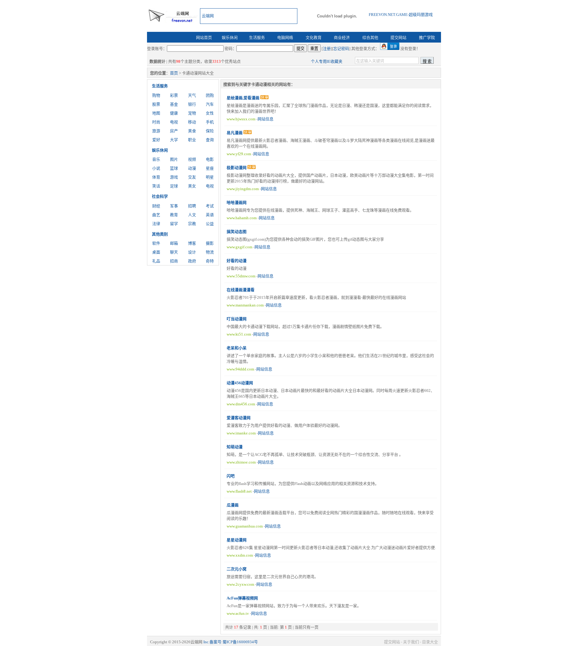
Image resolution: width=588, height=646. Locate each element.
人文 (192, 214)
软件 (156, 243)
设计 (192, 252)
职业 (192, 139)
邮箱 (174, 243)
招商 (174, 261)
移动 (192, 122)
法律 (156, 223)
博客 (192, 243)
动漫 (192, 168)
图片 (174, 159)
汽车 (210, 104)
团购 (210, 95)
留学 (174, 223)
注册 (327, 48)
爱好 (156, 139)
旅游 (156, 131)
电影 (210, 159)
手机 (210, 122)
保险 (210, 131)
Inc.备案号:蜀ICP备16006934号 (230, 642)
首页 (174, 73)
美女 (192, 186)
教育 (174, 214)
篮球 (174, 168)
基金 (174, 104)
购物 (156, 95)
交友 (192, 177)
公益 (210, 223)
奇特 (210, 261)
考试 (210, 206)
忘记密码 (341, 48)
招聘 (192, 206)
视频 (192, 159)
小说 (156, 168)
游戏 (174, 177)
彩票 (174, 95)
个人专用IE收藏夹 (326, 61)
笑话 (156, 186)
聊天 (174, 252)
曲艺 (156, 214)
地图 (156, 113)
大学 (174, 139)
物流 (210, 252)
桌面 (156, 252)
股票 (156, 104)
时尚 (156, 122)
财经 (156, 206)
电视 (174, 122)
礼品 (156, 261)
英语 (210, 214)
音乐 (156, 159)
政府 (192, 261)
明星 (210, 177)
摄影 (210, 243)
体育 (156, 177)
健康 (174, 113)
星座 (210, 168)
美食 (192, 131)
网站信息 (265, 119)
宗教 (192, 223)
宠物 (192, 113)
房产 (174, 131)
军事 (174, 206)
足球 (174, 186)
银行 (192, 104)
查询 (210, 139)
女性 (210, 113)
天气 (192, 95)
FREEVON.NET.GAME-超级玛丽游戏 (401, 14)
